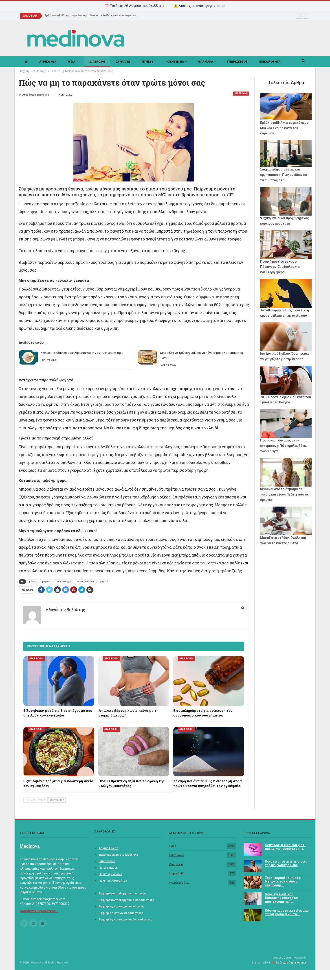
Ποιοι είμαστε (108, 867)
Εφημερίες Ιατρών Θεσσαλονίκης (121, 913)
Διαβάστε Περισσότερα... (39, 911)
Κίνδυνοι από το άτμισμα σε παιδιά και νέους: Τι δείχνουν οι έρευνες (284, 494)
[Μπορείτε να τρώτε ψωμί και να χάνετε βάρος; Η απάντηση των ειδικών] (147, 357)
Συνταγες (123, 61)
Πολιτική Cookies (110, 874)
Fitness (147, 61)
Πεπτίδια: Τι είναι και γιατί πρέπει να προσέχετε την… (285, 847)
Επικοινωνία (107, 861)
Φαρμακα (205, 61)
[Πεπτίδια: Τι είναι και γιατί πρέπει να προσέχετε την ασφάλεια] (253, 849)
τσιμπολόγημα (63, 581)
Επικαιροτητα (269, 61)
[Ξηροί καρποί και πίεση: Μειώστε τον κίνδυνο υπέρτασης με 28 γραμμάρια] (253, 882)
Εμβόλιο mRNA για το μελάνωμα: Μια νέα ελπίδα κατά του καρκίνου (284, 128)
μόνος (32, 581)
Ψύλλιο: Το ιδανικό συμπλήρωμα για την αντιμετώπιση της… (82, 353)
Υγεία (172, 846)
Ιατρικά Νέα (177, 873)
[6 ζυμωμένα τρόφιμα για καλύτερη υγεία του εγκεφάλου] (58, 751)
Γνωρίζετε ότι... (179, 882)
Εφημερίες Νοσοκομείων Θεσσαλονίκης (125, 919)
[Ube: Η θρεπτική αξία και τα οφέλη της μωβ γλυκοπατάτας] (133, 751)
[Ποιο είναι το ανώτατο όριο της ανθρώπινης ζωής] (253, 866)
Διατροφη (97, 61)
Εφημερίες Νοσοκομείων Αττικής (121, 906)
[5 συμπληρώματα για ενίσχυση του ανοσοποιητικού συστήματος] (208, 681)
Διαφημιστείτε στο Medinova (118, 854)
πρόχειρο (45, 581)
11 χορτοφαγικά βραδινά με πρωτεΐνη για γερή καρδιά (81, 15)
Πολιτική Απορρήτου (113, 880)
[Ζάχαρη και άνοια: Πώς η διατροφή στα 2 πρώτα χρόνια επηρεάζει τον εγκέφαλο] (208, 751)
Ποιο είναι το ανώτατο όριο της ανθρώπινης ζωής (286, 863)
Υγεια (71, 61)
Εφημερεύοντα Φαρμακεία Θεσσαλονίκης (126, 900)
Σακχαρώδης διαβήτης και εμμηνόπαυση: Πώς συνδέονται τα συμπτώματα (283, 175)
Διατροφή (176, 864)
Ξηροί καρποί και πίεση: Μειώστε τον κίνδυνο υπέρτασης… (283, 881)
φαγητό (104, 581)
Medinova (30, 846)
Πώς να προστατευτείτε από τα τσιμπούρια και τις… (287, 912)
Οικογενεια (175, 61)
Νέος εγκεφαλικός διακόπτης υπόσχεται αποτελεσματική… (281, 898)
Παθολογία (176, 855)
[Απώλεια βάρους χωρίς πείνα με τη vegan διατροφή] (133, 681)
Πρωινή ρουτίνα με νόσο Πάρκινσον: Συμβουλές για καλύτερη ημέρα (280, 267)
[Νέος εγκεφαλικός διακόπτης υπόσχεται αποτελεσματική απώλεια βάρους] (253, 898)
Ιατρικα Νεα (47, 61)
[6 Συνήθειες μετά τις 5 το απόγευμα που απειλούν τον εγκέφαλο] (58, 681)
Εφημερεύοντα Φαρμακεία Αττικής (122, 893)
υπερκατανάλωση (85, 581)
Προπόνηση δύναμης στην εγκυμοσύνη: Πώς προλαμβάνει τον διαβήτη (283, 446)
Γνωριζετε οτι (237, 61)
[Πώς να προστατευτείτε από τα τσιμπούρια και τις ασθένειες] (253, 915)
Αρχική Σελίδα (108, 848)
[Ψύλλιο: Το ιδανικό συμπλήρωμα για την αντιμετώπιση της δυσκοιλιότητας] (28, 357)
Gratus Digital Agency (293, 962)
